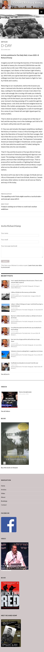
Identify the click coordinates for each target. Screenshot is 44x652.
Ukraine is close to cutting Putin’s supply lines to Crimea (27, 351)
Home (3, 486)
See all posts (5, 374)
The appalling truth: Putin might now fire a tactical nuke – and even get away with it (21, 196)
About (3, 497)
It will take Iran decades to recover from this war (24, 363)
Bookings (4, 501)
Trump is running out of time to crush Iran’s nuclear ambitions (19, 206)
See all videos (5, 411)
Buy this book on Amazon (9, 468)
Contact (4, 505)
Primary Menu (41, 11)
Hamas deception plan (25, 392)
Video (3, 493)
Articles (4, 42)
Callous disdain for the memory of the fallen (23, 292)
